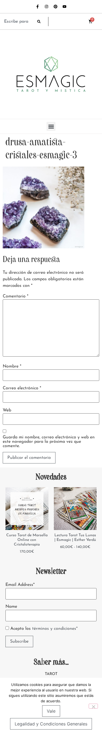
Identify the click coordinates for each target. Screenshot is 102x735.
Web (7, 410)
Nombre (12, 366)
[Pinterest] (55, 6)
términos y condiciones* (55, 628)
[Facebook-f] (37, 6)
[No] (93, 706)
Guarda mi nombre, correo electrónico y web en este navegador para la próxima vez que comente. (49, 441)
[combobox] (18, 21)
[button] (51, 126)
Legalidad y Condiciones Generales (51, 724)
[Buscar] (42, 21)
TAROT (51, 674)
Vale (51, 711)
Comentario (15, 296)
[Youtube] (64, 6)
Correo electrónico (22, 388)
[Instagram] (46, 6)
